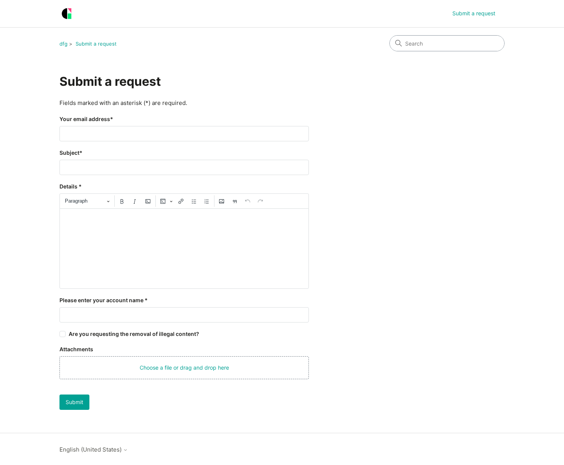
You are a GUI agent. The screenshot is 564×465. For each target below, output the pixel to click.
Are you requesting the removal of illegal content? (134, 334)
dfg (63, 44)
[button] (184, 367)
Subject (70, 152)
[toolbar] (184, 201)
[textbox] (184, 248)
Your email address (86, 119)
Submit (74, 402)
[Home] (66, 14)
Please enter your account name (103, 300)
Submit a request (473, 13)
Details (70, 186)
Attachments (76, 349)
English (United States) (91, 449)
